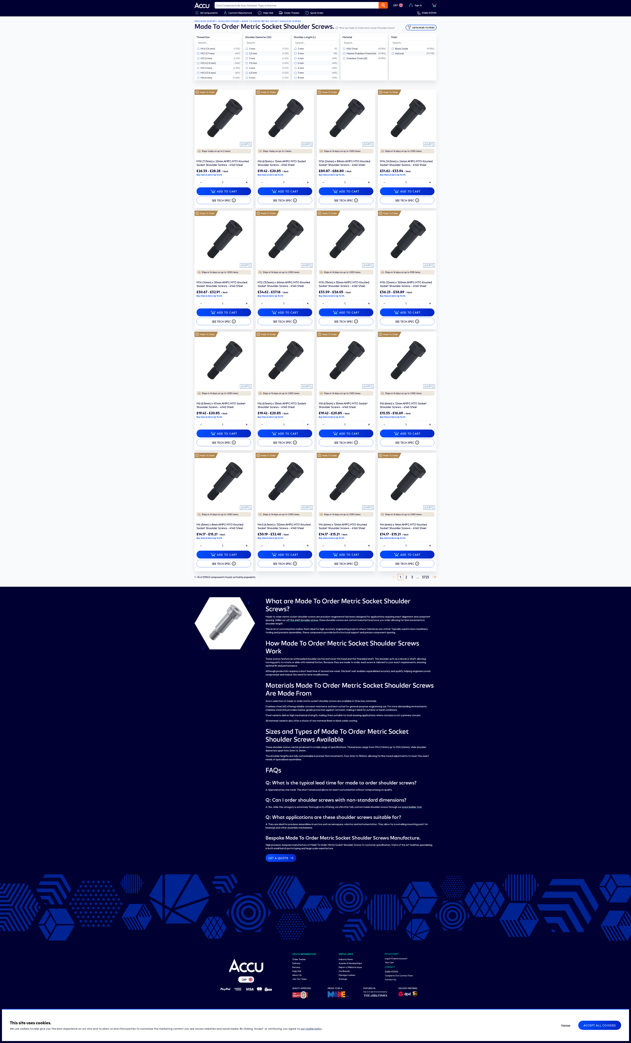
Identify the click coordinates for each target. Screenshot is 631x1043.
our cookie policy (311, 1028)
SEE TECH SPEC (221, 200)
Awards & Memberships (350, 963)
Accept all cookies (600, 1025)
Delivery (296, 963)
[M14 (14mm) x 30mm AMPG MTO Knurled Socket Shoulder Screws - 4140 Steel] (224, 240)
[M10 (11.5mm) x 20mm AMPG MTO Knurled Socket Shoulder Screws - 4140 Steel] (224, 119)
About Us (297, 975)
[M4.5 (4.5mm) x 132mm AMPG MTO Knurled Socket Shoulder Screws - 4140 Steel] (285, 482)
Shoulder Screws (228, 21)
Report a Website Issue (350, 967)
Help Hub (296, 971)
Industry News (346, 959)
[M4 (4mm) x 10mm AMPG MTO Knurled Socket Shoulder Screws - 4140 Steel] (346, 482)
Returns (296, 967)
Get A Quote (278, 858)
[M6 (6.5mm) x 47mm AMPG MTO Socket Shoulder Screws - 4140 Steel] (224, 361)
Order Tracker (299, 959)
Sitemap (343, 979)
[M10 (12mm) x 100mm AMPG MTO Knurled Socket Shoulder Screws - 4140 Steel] (407, 240)
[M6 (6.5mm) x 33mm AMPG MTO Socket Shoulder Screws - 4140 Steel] (285, 361)
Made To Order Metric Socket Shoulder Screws (271, 21)
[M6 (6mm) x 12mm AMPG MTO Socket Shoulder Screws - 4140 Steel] (407, 361)
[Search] (383, 5)
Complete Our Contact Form (399, 975)
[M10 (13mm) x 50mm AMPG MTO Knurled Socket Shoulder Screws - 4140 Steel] (346, 240)
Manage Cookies (347, 975)
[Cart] (434, 5)
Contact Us (390, 979)
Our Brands (344, 971)
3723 (425, 577)
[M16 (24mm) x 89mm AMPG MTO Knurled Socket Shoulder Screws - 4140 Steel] (346, 119)
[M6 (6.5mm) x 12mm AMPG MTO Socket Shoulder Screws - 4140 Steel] (285, 119)
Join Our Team (299, 979)
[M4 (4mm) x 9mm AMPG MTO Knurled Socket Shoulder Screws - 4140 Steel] (407, 482)
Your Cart (389, 962)
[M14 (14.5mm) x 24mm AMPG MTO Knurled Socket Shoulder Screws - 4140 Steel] (407, 119)
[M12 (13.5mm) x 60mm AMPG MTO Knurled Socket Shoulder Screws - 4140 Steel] (285, 240)
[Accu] (202, 5)
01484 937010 (429, 12)
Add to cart (227, 191)
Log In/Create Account (396, 958)
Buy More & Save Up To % (209, 175)
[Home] (246, 965)
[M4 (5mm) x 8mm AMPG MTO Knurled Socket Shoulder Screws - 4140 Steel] (224, 482)
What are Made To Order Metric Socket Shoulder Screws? (367, 28)
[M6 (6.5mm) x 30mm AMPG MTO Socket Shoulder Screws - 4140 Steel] (346, 361)
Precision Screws (205, 21)
